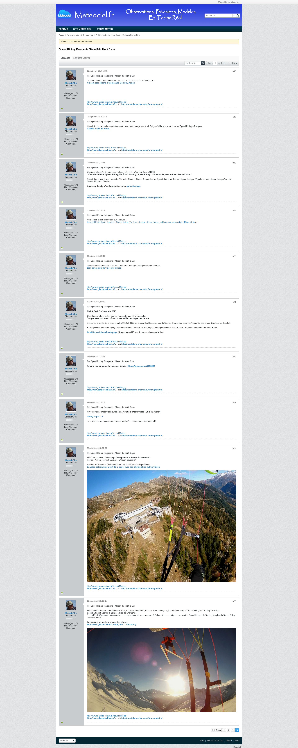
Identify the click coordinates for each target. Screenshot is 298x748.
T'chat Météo (105, 29)
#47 (234, 117)
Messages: (69, 93)
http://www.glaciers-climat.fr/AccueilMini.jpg (106, 102)
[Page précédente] (224, 63)
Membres (116, 35)
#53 (234, 402)
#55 (234, 601)
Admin (229, 741)
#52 (234, 357)
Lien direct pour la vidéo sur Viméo (104, 268)
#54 (234, 448)
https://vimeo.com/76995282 (141, 366)
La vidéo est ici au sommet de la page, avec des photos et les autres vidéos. (123, 467)
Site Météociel (82, 29)
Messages (65, 58)
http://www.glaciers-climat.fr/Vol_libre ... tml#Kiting (111, 624)
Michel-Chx (71, 83)
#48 (234, 163)
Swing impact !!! (95, 416)
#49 (234, 210)
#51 (234, 302)
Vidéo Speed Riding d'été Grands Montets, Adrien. (111, 83)
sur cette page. (133, 186)
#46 (234, 71)
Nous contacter (215, 741)
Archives (89, 35)
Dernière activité (81, 58)
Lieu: (66, 96)
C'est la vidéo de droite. (98, 128)
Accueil (61, 35)
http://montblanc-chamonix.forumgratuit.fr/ (142, 104)
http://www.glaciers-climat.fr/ (101, 104)
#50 (234, 256)
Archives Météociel (103, 35)
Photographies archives (131, 35)
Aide (202, 741)
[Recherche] (238, 16)
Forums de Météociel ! (75, 35)
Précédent (216, 730)
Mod (237, 741)
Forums (63, 29)
